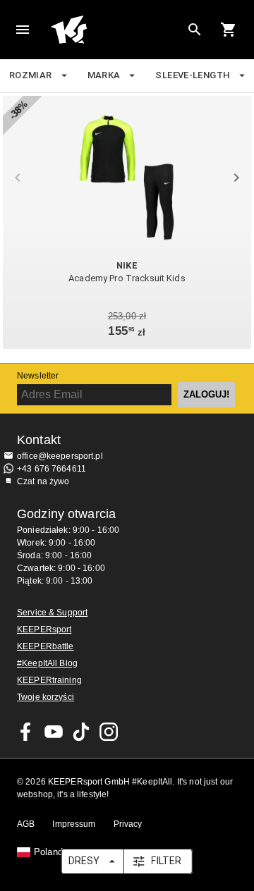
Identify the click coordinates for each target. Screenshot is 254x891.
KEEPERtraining (49, 680)
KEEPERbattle (45, 646)
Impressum (73, 824)
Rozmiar (30, 75)
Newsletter (38, 376)
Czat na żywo (43, 481)
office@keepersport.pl (60, 456)
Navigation (23, 30)
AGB (26, 824)
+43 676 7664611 (51, 469)
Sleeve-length (192, 75)
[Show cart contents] (228, 30)
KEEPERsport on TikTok (81, 732)
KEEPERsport (44, 629)
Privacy (128, 824)
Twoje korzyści (45, 697)
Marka (104, 75)
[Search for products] (195, 30)
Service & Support (52, 612)
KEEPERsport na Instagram (108, 732)
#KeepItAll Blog (47, 663)
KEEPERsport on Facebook (26, 732)
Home (116, 30)
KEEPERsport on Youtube (53, 732)
